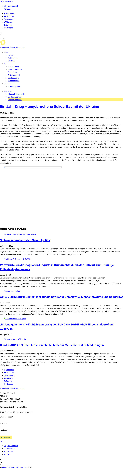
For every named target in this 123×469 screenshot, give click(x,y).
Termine (11, 61)
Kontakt (7, 9)
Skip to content (6, 1)
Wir (5, 64)
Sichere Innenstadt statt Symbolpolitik (25, 240)
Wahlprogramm (14, 86)
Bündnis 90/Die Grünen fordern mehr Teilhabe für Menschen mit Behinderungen (52, 345)
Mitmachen (8, 91)
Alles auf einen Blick (16, 94)
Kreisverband (13, 66)
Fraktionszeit (13, 58)
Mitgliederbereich (11, 6)
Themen (7, 84)
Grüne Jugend (14, 75)
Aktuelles (7, 52)
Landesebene (13, 78)
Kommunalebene (15, 69)
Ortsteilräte (12, 72)
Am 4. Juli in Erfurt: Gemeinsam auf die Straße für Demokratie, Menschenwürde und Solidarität (61, 297)
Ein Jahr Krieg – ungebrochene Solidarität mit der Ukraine (49, 106)
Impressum (8, 451)
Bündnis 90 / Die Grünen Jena (12, 47)
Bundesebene (13, 81)
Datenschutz (9, 448)
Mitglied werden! (15, 100)
